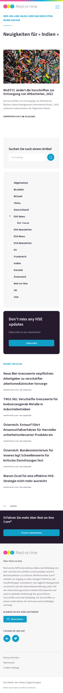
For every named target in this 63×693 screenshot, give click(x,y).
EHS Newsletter (23, 229)
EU (15, 249)
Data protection (11, 657)
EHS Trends (23, 222)
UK (15, 290)
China (17, 203)
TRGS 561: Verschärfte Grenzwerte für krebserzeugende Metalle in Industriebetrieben (30, 404)
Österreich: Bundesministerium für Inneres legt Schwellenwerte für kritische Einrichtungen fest (28, 455)
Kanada (18, 270)
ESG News (19, 236)
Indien (17, 263)
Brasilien (19, 189)
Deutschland (21, 209)
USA (16, 297)
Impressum (9, 662)
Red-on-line (21, 283)
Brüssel (18, 196)
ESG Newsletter (23, 243)
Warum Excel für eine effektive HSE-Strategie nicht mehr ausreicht (29, 478)
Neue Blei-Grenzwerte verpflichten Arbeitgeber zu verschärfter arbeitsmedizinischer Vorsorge (28, 378)
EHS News (19, 216)
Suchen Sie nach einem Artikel (30, 149)
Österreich (20, 276)
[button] (54, 683)
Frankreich (20, 256)
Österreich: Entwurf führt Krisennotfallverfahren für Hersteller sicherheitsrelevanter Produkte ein (29, 429)
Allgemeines (21, 182)
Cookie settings (11, 667)
